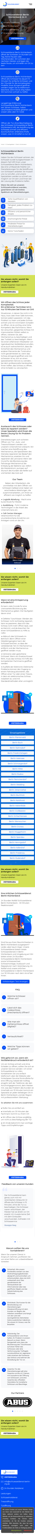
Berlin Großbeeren (17, 811)
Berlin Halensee (17, 758)
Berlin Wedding (17, 785)
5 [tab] (22, 1411)
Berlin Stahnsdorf (17, 748)
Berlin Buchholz (17, 795)
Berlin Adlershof (17, 848)
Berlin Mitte (17, 769)
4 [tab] (19, 1411)
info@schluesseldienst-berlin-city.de (17, 1482)
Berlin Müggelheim (17, 832)
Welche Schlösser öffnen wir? (16, 997)
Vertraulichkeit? (15, 1036)
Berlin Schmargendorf (17, 764)
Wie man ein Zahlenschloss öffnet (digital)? (18, 1024)
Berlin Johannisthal (17, 790)
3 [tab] (19, 568)
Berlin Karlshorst (17, 800)
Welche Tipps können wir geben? (18, 1047)
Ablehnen (28, 1530)
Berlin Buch (17, 743)
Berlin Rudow (17, 774)
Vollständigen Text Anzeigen (15, 981)
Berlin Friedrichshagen (18, 753)
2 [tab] (17, 568)
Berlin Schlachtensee (17, 816)
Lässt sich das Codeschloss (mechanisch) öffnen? (18, 1010)
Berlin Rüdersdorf (17, 858)
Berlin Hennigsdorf (17, 842)
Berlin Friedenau (17, 853)
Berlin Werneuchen (17, 821)
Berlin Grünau (17, 827)
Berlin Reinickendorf (17, 779)
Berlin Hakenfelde (17, 806)
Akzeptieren (16, 1530)
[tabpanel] (17, 544)
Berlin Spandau (17, 837)
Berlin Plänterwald (17, 737)
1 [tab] (15, 568)
